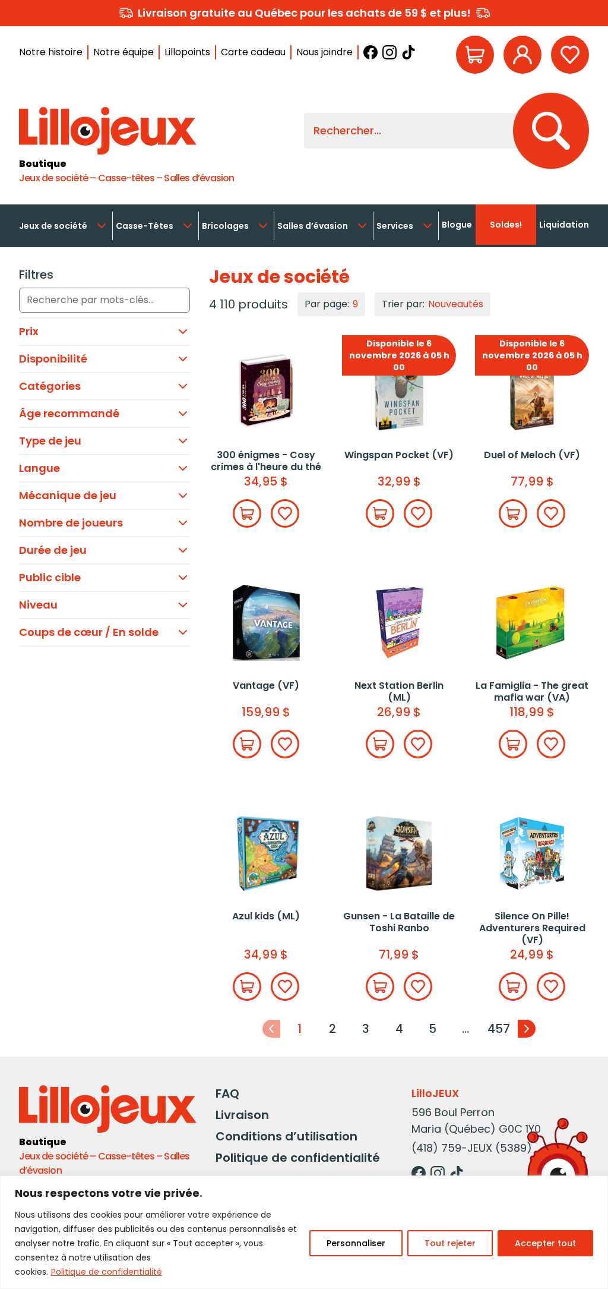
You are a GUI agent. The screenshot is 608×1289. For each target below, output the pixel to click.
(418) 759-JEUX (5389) (471, 1147)
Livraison (242, 1115)
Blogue (457, 225)
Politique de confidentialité (106, 1272)
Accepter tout (545, 1243)
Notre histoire (51, 52)
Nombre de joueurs (71, 522)
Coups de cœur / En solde (89, 632)
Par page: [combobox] (331, 304)
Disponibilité (53, 358)
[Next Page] (527, 1029)
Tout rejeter (450, 1243)
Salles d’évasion (312, 226)
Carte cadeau (253, 52)
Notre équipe (123, 52)
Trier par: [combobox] (432, 304)
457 (498, 1028)
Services (394, 226)
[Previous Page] (271, 1029)
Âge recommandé (69, 413)
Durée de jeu (53, 550)
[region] (304, 1232)
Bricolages (225, 226)
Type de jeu (50, 440)
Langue (39, 468)
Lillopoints (187, 52)
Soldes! (506, 225)
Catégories (50, 386)
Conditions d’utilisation (286, 1136)
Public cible (50, 577)
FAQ (227, 1093)
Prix (29, 331)
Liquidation (564, 225)
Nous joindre (324, 52)
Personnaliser (356, 1243)
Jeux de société (53, 226)
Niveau (38, 604)
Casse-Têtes (144, 226)
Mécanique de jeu (67, 495)
